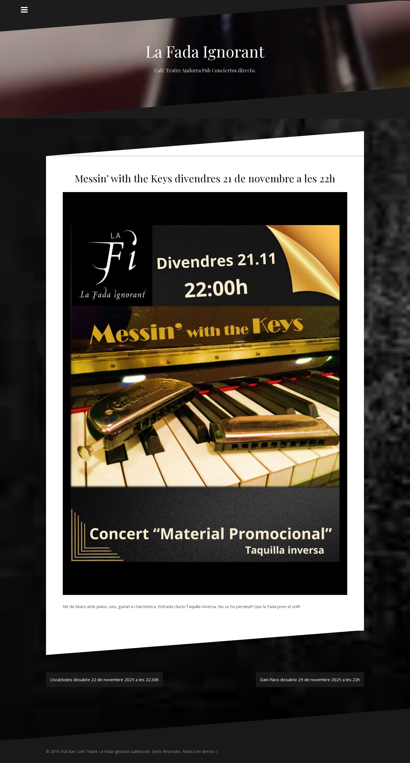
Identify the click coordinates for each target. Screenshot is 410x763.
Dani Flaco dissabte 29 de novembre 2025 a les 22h (310, 679)
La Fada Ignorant (205, 50)
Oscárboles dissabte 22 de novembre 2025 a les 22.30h (104, 679)
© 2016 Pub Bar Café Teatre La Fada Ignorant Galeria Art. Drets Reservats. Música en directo (130, 751)
